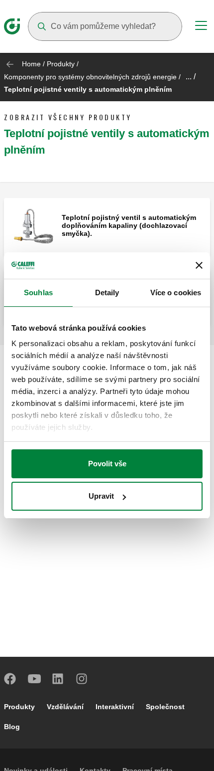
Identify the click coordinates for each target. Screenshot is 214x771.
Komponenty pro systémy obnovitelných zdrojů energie (90, 77)
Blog (12, 727)
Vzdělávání (65, 707)
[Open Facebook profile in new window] (10, 679)
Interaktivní (115, 707)
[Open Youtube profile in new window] (34, 679)
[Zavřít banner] (199, 265)
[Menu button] (201, 26)
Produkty (61, 64)
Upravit (101, 496)
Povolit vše (107, 463)
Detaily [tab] (107, 292)
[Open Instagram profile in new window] (82, 679)
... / (191, 76)
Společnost (165, 707)
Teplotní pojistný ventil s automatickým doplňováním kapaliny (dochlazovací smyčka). (129, 225)
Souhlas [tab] (38, 292)
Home (31, 64)
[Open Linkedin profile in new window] (58, 679)
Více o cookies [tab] (175, 292)
